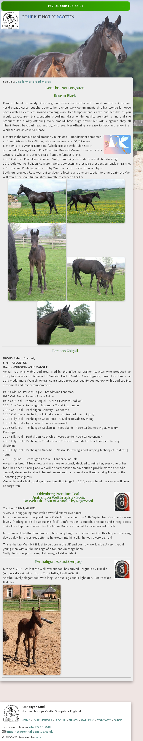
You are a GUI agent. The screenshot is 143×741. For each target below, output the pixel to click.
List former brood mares (33, 81)
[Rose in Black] (37, 221)
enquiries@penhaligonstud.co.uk (29, 731)
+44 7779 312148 (40, 727)
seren (40, 737)
